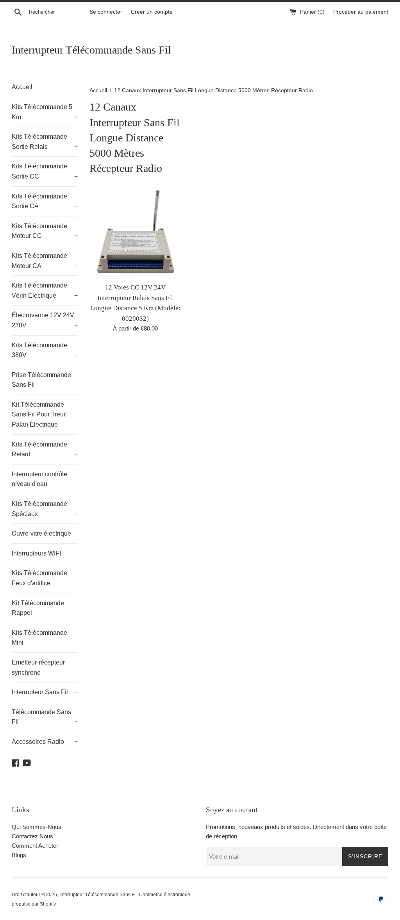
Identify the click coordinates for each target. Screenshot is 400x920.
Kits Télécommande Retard (45, 449)
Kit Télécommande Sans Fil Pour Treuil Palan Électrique (39, 414)
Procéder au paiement (360, 12)
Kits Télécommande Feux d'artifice (39, 578)
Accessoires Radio (45, 741)
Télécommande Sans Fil (45, 717)
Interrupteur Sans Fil (45, 692)
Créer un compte (152, 12)
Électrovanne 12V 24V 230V (45, 320)
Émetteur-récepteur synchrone (38, 667)
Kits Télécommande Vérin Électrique (45, 290)
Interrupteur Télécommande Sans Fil (91, 50)
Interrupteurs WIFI (36, 553)
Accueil (22, 87)
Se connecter (105, 12)
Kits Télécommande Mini (39, 637)
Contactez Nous (32, 836)
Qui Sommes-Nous (36, 827)
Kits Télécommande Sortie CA (45, 201)
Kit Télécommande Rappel (38, 608)
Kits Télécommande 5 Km (45, 112)
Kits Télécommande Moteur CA (45, 260)
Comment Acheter (35, 845)
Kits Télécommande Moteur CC (45, 231)
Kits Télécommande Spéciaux (45, 508)
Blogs (19, 855)
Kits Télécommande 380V (45, 350)
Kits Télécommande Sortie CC (45, 171)
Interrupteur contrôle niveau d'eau (39, 479)
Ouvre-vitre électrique (41, 533)
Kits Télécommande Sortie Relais (45, 141)
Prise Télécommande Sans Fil (41, 380)
